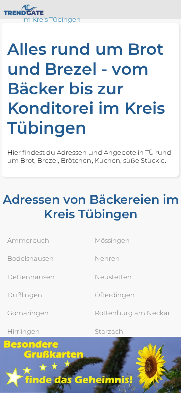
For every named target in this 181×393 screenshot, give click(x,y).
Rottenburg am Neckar (132, 313)
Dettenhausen (31, 277)
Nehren (107, 258)
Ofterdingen (115, 295)
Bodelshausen (30, 258)
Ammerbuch (28, 240)
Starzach (109, 331)
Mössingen (112, 240)
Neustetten (113, 277)
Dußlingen (24, 295)
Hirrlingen (23, 331)
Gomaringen (28, 313)
